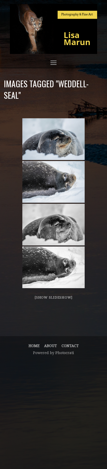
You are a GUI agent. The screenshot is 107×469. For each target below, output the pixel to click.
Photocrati (64, 353)
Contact (70, 346)
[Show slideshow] (53, 297)
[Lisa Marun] (53, 29)
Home (34, 346)
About (50, 346)
